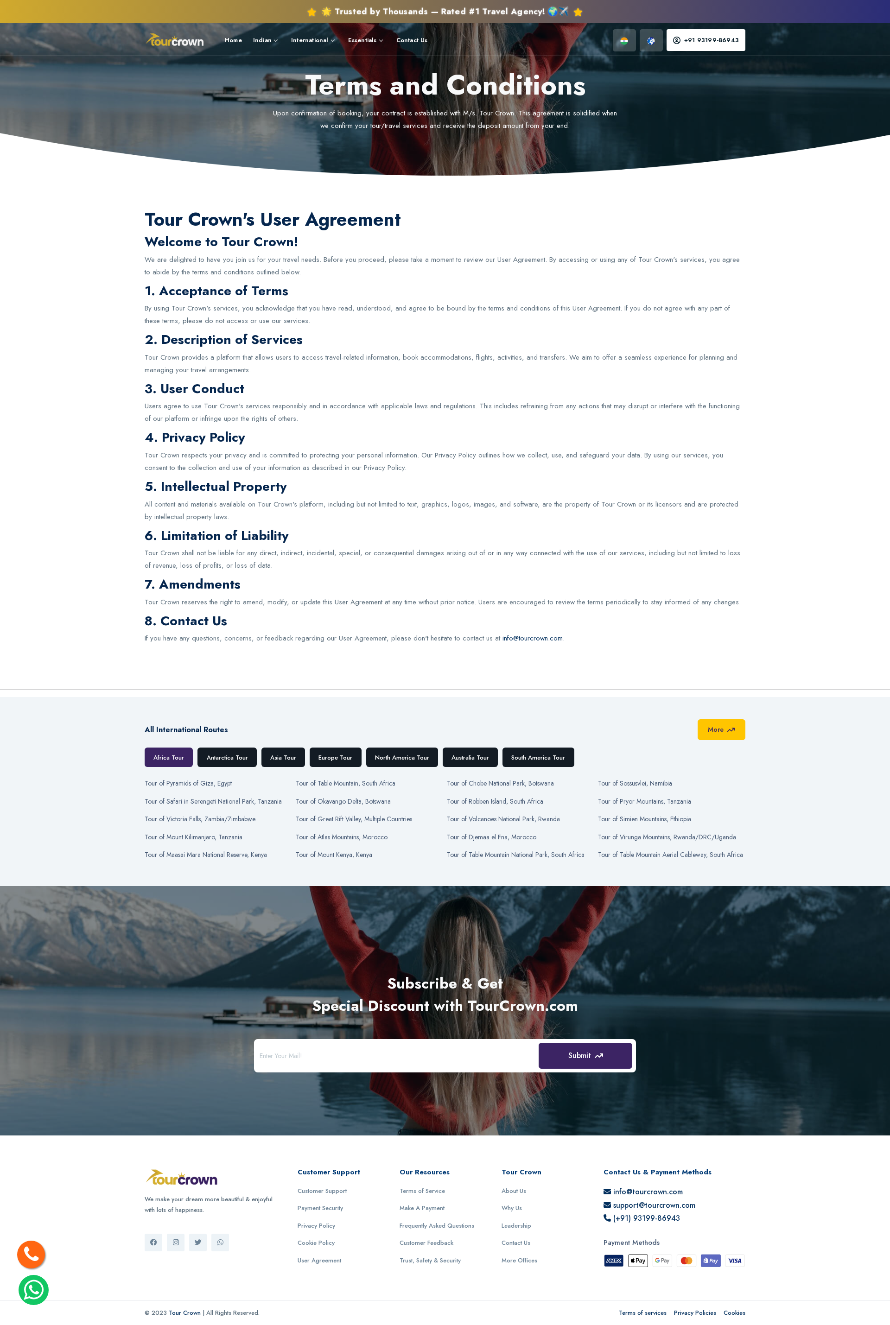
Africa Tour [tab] (168, 757)
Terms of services (643, 1312)
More (716, 729)
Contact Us (412, 40)
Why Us (512, 1208)
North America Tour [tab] (402, 757)
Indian (262, 40)
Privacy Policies (695, 1312)
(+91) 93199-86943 (645, 1218)
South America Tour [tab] (538, 757)
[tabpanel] (445, 817)
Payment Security (320, 1208)
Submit (579, 1055)
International (310, 40)
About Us (514, 1190)
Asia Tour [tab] (283, 757)
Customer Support (322, 1190)
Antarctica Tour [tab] (227, 757)
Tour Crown (185, 1312)
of (188, 783)
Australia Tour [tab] (470, 757)
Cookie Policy (316, 1242)
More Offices (519, 1260)
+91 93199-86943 (711, 40)
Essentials (362, 40)
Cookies (734, 1312)
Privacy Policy (316, 1225)
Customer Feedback (426, 1242)
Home (233, 40)
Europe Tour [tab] (335, 757)
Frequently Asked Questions (437, 1225)
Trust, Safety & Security (430, 1260)
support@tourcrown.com (653, 1205)
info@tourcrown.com (532, 638)
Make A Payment (422, 1208)
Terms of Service (422, 1190)
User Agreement (319, 1260)
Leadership (516, 1225)
